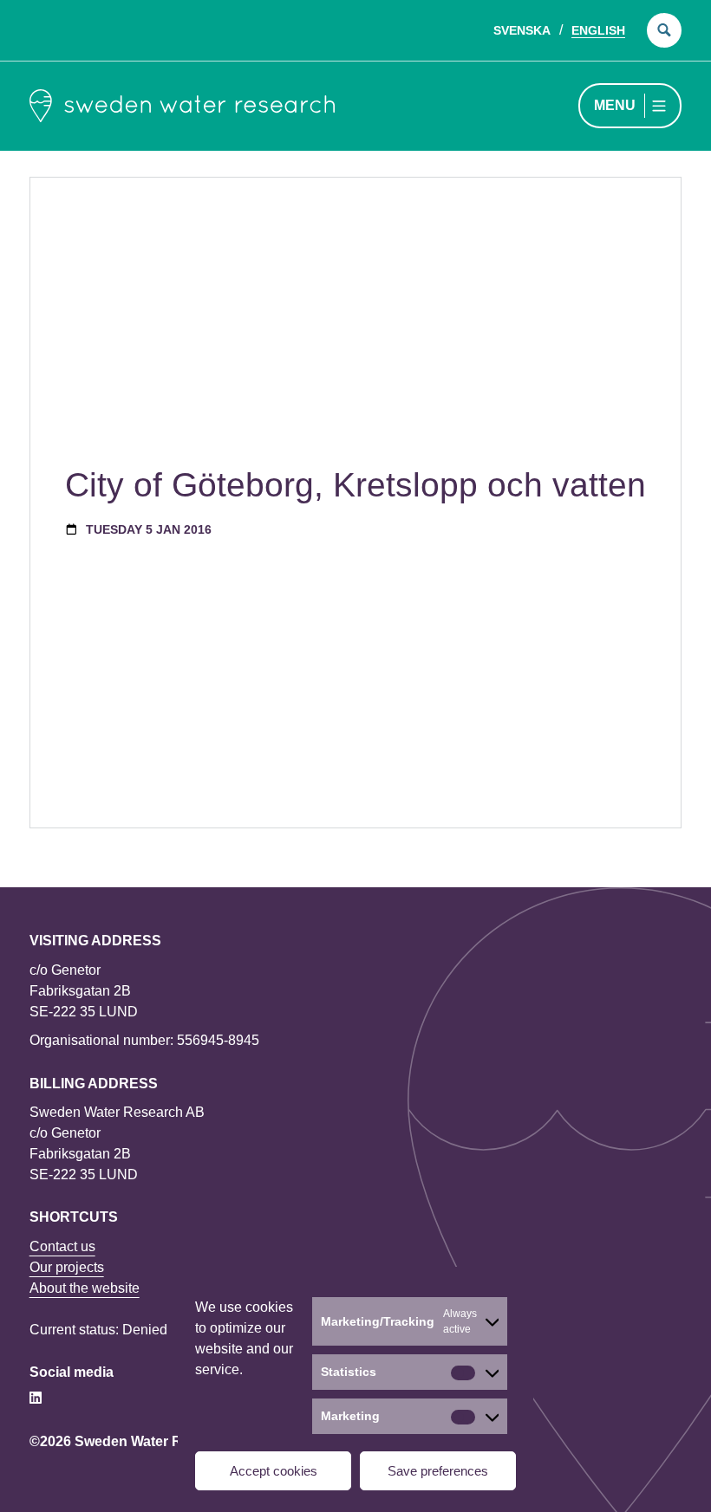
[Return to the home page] (182, 105)
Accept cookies (273, 1470)
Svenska (522, 30)
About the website (84, 1288)
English (598, 30)
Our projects (66, 1267)
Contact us (62, 1246)
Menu (615, 105)
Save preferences (438, 1470)
